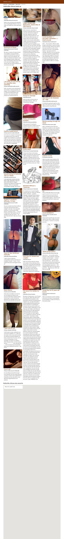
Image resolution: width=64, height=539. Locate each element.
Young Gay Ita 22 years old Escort (50, 291)
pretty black (27, 149)
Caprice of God (47, 155)
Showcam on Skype (10, 47)
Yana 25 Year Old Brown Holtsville (11, 253)
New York (18, 4)
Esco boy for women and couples (31, 257)
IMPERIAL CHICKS (7, 1)
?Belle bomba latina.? (49, 251)
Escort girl (7, 369)
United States (11, 4)
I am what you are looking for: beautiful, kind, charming (12, 83)
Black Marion (8, 290)
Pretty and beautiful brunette (29, 119)
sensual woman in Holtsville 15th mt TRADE (12, 174)
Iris (43, 191)
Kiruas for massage (29, 95)
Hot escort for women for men (31, 291)
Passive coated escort (11, 131)
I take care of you (9, 328)
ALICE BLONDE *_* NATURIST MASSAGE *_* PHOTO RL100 (50, 38)
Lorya (6, 19)
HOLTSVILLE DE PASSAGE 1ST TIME (50, 98)
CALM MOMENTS (48, 213)
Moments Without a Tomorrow (29, 186)
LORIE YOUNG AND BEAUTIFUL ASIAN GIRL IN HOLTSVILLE (31, 24)
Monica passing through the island (51, 122)
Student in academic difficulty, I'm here (10, 200)
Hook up (5, 4)
